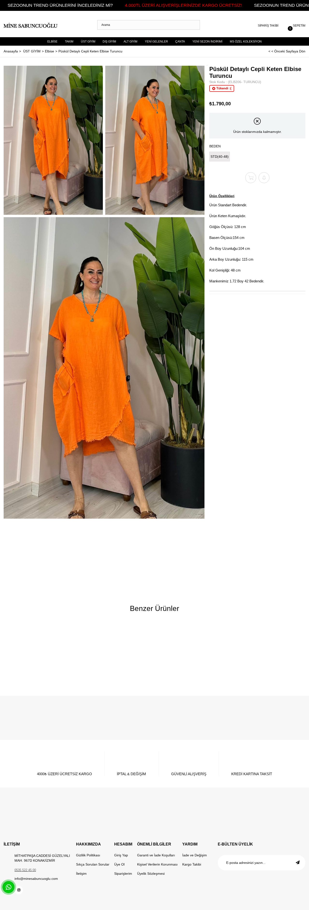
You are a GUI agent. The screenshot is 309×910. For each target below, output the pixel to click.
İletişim (81, 873)
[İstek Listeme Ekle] (250, 177)
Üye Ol (119, 864)
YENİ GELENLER (156, 41)
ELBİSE (52, 41)
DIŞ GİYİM (109, 41)
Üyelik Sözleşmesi (151, 873)
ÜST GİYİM (88, 41)
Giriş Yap (121, 855)
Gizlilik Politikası (88, 855)
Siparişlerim (123, 873)
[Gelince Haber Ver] (264, 177)
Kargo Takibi (191, 864)
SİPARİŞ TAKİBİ (268, 25)
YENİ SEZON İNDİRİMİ (207, 41)
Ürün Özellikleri (221, 196)
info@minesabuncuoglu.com (36, 879)
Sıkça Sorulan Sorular (92, 864)
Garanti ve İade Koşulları (156, 855)
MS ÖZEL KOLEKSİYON (246, 41)
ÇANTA (180, 41)
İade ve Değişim (194, 855)
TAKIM (69, 41)
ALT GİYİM (130, 41)
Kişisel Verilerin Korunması (157, 864)
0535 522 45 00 (25, 870)
